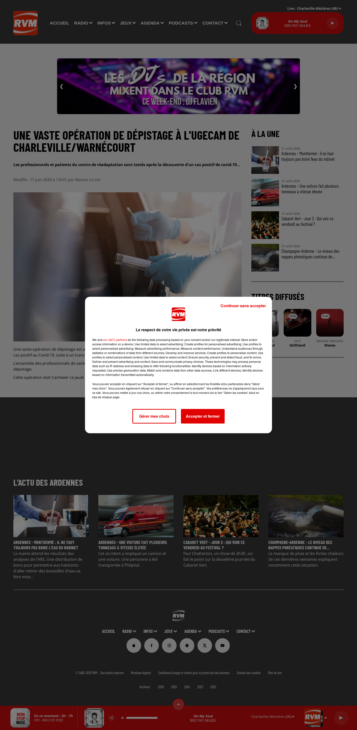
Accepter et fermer (203, 416)
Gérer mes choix (154, 416)
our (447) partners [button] (115, 340)
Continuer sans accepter (243, 305)
